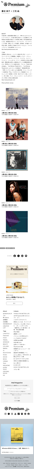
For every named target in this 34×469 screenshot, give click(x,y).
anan (4, 463)
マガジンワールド (8, 466)
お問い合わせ (26, 466)
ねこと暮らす (17, 363)
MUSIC (3, 248)
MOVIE (5, 357)
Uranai (5, 361)
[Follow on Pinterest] (25, 413)
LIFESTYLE (6, 333)
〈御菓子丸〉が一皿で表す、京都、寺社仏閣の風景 (22, 328)
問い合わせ (6, 317)
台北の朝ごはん (18, 342)
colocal (19, 464)
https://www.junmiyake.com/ (8, 79)
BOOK (5, 359)
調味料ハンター (18, 334)
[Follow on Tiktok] (18, 413)
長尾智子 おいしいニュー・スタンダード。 (22, 349)
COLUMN (6, 346)
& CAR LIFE (17, 365)
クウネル (8, 464)
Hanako (29, 463)
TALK (4, 363)
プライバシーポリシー (17, 393)
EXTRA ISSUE (5, 368)
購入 (14, 303)
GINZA (25, 463)
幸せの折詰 (16, 332)
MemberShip (7, 324)
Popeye (12, 464)
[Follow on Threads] (12, 413)
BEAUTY (5, 344)
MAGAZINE (6, 365)
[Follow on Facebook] (28, 413)
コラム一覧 (16, 369)
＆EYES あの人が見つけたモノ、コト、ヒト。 (22, 316)
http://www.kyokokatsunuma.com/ (10, 49)
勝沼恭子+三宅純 (10, 248)
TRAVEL (5, 340)
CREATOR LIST (6, 327)
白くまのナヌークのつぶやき (21, 358)
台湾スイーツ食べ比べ (19, 344)
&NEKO (5, 348)
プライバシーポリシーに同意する (17, 391)
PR (4, 375)
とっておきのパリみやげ (20, 338)
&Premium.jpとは (7, 314)
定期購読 (5, 319)
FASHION (6, 335)
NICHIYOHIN (7, 352)
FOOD (5, 338)
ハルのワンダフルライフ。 (20, 319)
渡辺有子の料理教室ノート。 (21, 352)
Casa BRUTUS (14, 463)
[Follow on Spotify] (22, 413)
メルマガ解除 (17, 400)
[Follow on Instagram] (5, 413)
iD (3, 350)
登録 (17, 397)
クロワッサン (20, 463)
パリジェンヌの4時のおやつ (21, 336)
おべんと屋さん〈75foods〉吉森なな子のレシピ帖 (22, 355)
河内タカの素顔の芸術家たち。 (22, 361)
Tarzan (16, 464)
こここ (23, 464)
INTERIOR (6, 342)
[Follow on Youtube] (15, 413)
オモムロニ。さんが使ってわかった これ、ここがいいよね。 (22, 324)
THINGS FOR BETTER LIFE (21, 313)
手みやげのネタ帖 (18, 346)
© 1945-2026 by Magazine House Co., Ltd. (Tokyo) (17, 460)
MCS (26, 464)
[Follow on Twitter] (8, 413)
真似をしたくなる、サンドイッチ (22, 322)
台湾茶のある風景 (18, 340)
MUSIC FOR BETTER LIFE (21, 367)
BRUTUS (8, 463)
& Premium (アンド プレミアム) (17, 4)
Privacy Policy (20, 466)
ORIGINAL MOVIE (6, 372)
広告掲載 (5, 322)
